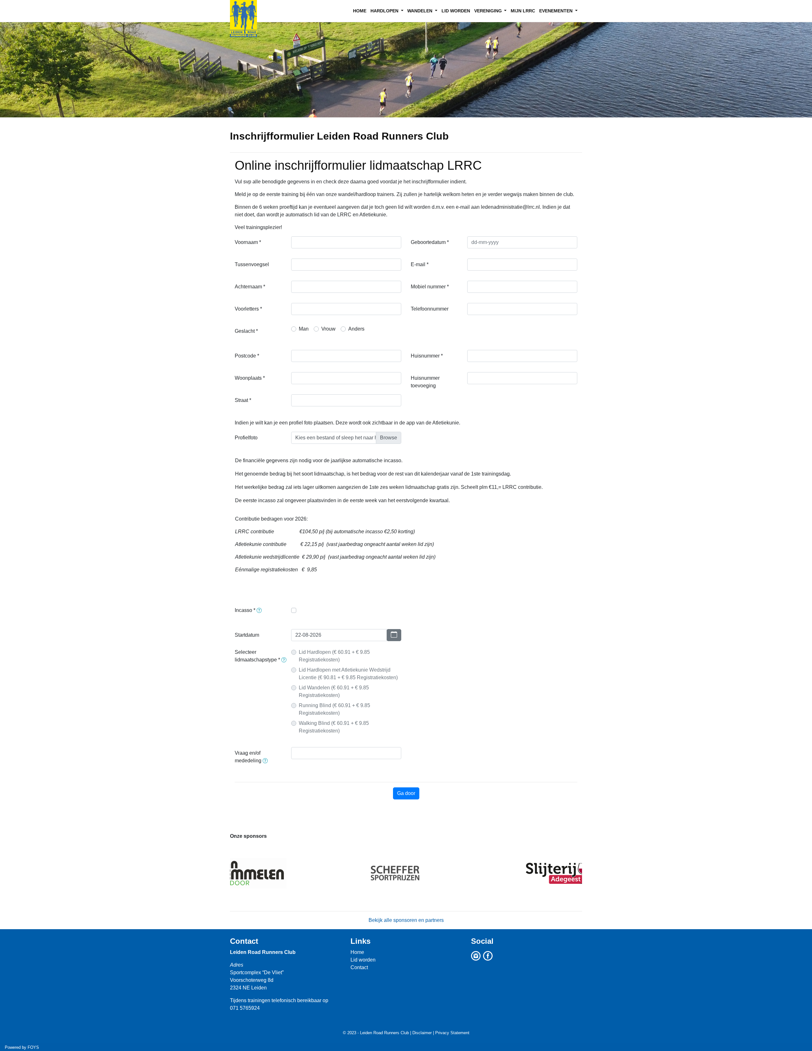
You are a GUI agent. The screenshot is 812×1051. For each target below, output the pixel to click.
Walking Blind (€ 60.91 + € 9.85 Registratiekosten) (334, 726)
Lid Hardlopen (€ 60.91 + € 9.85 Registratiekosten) (334, 655)
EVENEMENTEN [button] (556, 10)
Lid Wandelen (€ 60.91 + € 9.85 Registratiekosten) (334, 691)
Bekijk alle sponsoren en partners (406, 920)
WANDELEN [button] (420, 10)
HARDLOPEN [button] (385, 10)
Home (357, 952)
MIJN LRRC (523, 10)
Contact (244, 941)
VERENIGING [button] (488, 10)
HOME (359, 10)
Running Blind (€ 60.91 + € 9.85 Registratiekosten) (334, 709)
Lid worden (363, 959)
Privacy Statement (452, 1032)
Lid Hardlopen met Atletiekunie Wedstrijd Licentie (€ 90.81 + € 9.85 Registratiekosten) (348, 673)
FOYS (33, 1047)
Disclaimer (422, 1032)
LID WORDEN (456, 10)
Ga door (406, 793)
